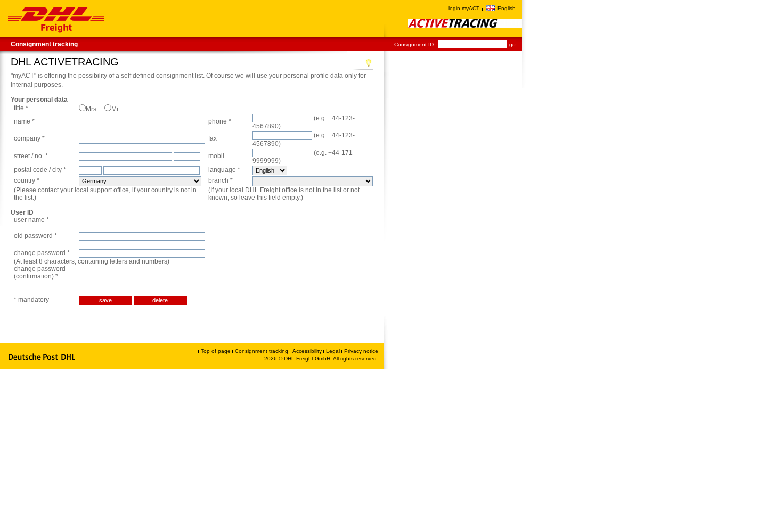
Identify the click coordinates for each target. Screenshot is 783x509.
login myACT (463, 8)
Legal (333, 351)
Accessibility (307, 351)
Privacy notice (361, 351)
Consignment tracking (44, 44)
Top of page (216, 351)
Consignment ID (414, 44)
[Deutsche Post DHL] (42, 357)
